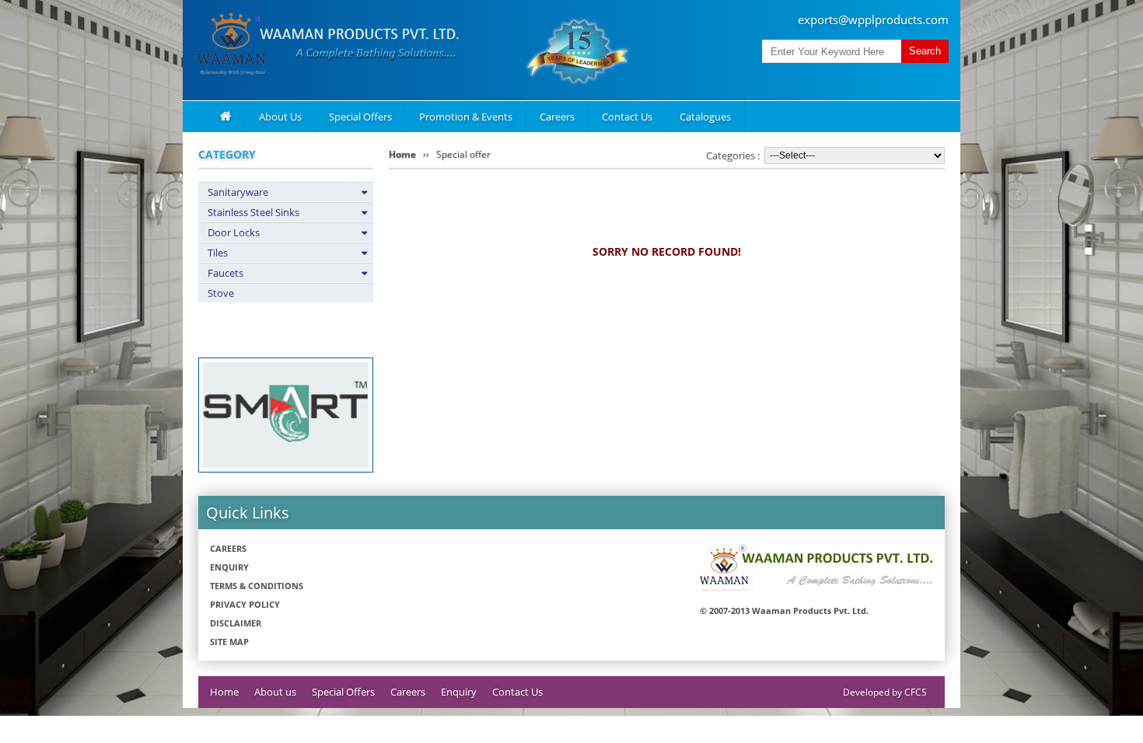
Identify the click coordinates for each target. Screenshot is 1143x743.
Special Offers (360, 117)
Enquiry (229, 567)
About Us (280, 117)
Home (402, 154)
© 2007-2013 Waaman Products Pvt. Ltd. (784, 610)
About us (275, 692)
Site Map (229, 641)
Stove (221, 293)
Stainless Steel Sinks (253, 212)
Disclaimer (235, 623)
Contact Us (627, 117)
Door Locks (234, 232)
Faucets (225, 273)
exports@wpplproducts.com (873, 19)
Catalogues (705, 117)
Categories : (733, 155)
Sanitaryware (238, 192)
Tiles (218, 253)
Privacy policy (245, 604)
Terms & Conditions (256, 585)
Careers (557, 117)
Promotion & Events (465, 117)
